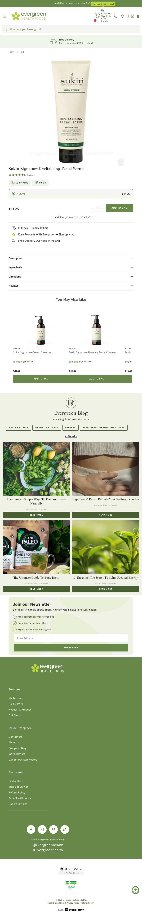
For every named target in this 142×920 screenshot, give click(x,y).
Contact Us (15, 736)
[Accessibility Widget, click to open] (135, 890)
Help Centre (16, 703)
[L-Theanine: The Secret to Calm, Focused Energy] (105, 547)
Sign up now (66, 234)
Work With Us (17, 754)
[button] (71, 175)
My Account (16, 698)
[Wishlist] (127, 16)
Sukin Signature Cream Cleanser (32, 352)
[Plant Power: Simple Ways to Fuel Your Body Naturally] (36, 468)
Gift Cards (15, 715)
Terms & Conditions (55, 903)
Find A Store (16, 781)
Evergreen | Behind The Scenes (104, 428)
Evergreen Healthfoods (73, 900)
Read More (36, 515)
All (22, 52)
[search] (5, 29)
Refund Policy (17, 792)
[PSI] (71, 889)
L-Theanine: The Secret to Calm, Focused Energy (106, 577)
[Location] (121, 16)
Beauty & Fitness (46, 428)
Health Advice (18, 428)
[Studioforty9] (71, 910)
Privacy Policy (72, 903)
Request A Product (20, 709)
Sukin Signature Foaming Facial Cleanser (93, 352)
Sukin (16, 349)
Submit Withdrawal (20, 798)
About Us (14, 742)
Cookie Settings (18, 804)
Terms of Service (18, 786)
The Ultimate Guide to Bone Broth (36, 577)
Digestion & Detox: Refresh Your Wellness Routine (105, 499)
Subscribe (71, 647)
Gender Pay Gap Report (23, 759)
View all (71, 436)
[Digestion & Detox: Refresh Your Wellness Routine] (105, 468)
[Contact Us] (115, 16)
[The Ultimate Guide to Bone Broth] (36, 547)
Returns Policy (87, 903)
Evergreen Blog (17, 748)
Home (12, 52)
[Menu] (4, 16)
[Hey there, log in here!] (97, 16)
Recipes (70, 428)
